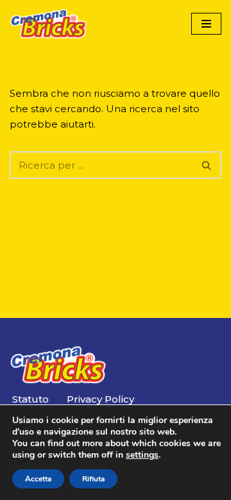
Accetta (38, 479)
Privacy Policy (100, 399)
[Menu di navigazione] (206, 24)
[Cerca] (207, 165)
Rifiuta (93, 479)
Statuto (30, 399)
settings (142, 455)
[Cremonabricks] (48, 23)
